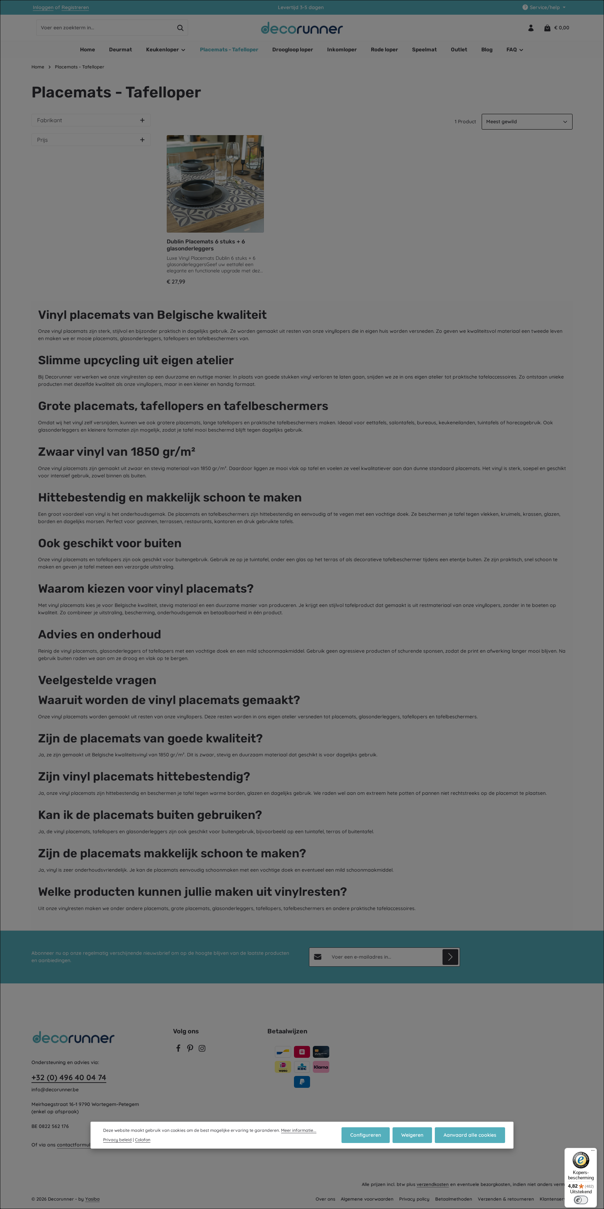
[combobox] (104, 28)
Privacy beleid (117, 1139)
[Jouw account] (531, 28)
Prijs (42, 139)
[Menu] (593, 1152)
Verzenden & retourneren (506, 1199)
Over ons (325, 1199)
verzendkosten (433, 1184)
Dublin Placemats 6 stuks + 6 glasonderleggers (206, 245)
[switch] (581, 1200)
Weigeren (412, 1135)
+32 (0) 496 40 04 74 (68, 1077)
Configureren (365, 1135)
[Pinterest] (190, 1050)
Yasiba (92, 1199)
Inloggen (43, 7)
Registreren (75, 7)
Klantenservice (556, 1199)
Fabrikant (49, 120)
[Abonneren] (450, 957)
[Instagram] (202, 1050)
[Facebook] (179, 1050)
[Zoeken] (180, 28)
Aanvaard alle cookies (470, 1135)
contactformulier (76, 1145)
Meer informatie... (298, 1130)
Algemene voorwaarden (367, 1199)
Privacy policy (414, 1199)
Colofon (142, 1139)
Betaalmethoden (453, 1199)
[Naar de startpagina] (302, 27)
